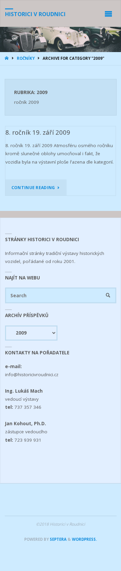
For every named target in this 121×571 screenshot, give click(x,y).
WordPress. (84, 539)
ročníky (26, 58)
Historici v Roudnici (35, 14)
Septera (58, 539)
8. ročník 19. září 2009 (37, 132)
